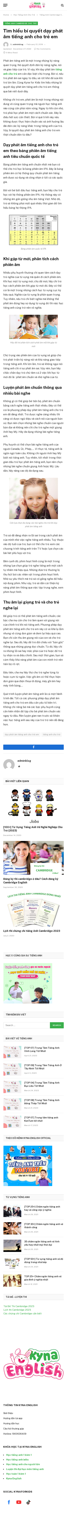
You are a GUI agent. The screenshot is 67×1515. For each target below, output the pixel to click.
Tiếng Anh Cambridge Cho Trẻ (21, 23)
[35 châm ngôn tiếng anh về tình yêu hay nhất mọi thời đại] (12, 1246)
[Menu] (5, 5)
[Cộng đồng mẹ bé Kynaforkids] (35, 5)
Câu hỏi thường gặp (13, 1428)
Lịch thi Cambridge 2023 (17, 1309)
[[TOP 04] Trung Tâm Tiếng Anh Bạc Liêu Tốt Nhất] (12, 1087)
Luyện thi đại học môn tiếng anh (25, 1469)
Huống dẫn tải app (12, 1418)
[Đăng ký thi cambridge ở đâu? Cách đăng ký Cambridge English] (33, 858)
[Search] (62, 5)
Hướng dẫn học (11, 1423)
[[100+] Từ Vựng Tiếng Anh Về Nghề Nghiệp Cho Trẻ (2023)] (33, 806)
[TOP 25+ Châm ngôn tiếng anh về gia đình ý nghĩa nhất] (12, 1280)
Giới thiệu (8, 1413)
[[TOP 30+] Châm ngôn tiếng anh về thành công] (12, 1228)
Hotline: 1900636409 (14, 1434)
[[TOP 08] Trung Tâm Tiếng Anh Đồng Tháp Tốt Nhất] (12, 1104)
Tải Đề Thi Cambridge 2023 (18, 1306)
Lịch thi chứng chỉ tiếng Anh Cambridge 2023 (31, 930)
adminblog (18, 44)
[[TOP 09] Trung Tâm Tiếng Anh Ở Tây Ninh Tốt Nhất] (12, 1069)
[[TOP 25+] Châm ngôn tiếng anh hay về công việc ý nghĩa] (12, 1211)
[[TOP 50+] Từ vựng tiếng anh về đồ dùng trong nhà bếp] (12, 1263)
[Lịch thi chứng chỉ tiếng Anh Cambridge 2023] (33, 910)
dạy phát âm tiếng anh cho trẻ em (22, 734)
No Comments (44, 49)
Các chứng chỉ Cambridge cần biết (22, 1313)
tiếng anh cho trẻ (51, 734)
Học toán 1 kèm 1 (16, 1473)
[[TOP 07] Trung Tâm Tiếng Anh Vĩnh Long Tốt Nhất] (12, 1052)
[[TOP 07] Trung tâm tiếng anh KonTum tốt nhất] (12, 1122)
